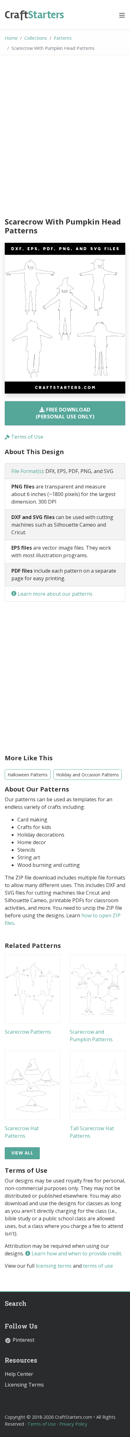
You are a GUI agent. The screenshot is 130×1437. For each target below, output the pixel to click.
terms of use (98, 1265)
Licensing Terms (24, 1384)
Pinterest (22, 1339)
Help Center (19, 1373)
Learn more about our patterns (54, 593)
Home (11, 38)
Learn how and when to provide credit (75, 1253)
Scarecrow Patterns (28, 1031)
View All (22, 1153)
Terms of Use (26, 436)
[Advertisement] (65, 137)
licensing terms (54, 1265)
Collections (35, 38)
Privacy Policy (73, 1424)
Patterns (63, 38)
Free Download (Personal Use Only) (65, 413)
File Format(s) (27, 471)
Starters (34, 14)
